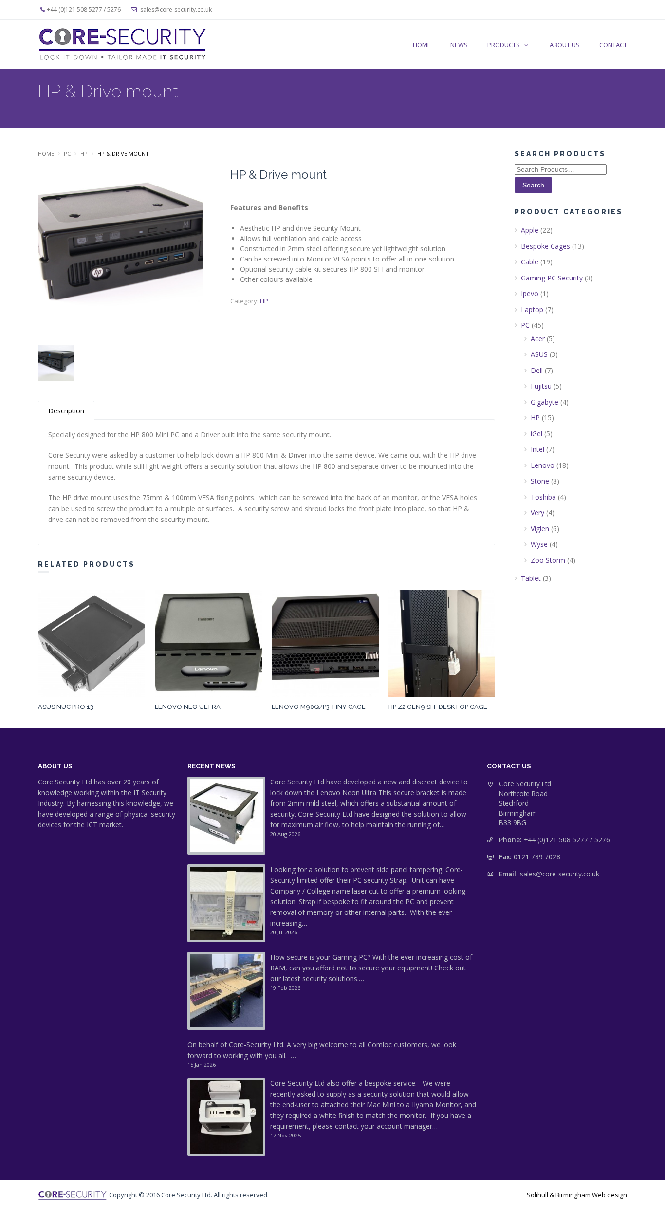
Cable (529, 261)
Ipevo (529, 293)
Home (46, 153)
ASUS (539, 354)
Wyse (539, 544)
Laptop (532, 309)
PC (67, 153)
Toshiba (543, 497)
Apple (529, 230)
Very (537, 512)
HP (84, 153)
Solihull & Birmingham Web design (577, 1195)
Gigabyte (544, 402)
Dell (537, 370)
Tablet (531, 578)
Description (66, 410)
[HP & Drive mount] (120, 253)
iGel (536, 433)
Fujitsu (541, 386)
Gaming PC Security (552, 277)
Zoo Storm (548, 560)
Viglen (540, 528)
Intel (537, 449)
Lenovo (542, 465)
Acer (538, 338)
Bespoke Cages (545, 246)
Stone (540, 480)
